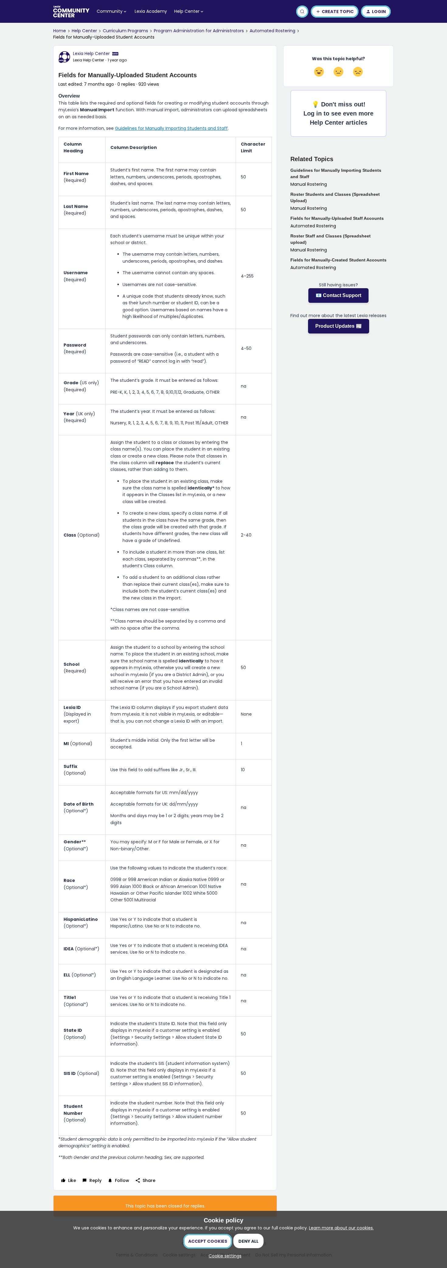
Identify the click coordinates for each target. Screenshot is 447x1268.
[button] (335, 11)
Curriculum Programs (125, 31)
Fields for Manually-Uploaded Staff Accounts (337, 218)
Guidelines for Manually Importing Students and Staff (171, 128)
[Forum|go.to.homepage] (71, 11)
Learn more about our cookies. (341, 1228)
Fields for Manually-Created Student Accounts (338, 259)
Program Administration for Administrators (199, 31)
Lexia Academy (151, 11)
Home (59, 31)
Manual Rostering (308, 184)
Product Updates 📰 (338, 326)
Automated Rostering (272, 31)
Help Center (84, 31)
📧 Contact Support (338, 295)
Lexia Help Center (91, 53)
